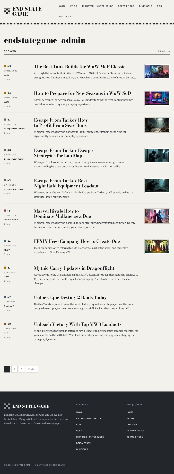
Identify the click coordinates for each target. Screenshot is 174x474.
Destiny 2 (65, 16)
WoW (62, 6)
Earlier (32, 369)
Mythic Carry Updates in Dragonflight (74, 268)
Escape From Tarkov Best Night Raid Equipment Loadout (66, 183)
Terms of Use (135, 436)
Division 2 (145, 6)
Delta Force (126, 6)
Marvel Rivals (11, 219)
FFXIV (7, 250)
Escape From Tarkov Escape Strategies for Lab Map (63, 153)
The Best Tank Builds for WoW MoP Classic (80, 66)
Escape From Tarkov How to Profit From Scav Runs (61, 123)
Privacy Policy (136, 430)
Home (130, 412)
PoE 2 (73, 6)
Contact (132, 424)
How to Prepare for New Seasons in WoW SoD (82, 93)
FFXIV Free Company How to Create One (77, 241)
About (130, 418)
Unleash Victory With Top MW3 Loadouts (77, 324)
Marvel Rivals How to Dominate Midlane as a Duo (62, 214)
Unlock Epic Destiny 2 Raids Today (70, 297)
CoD (159, 6)
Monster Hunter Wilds (97, 6)
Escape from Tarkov (14, 128)
